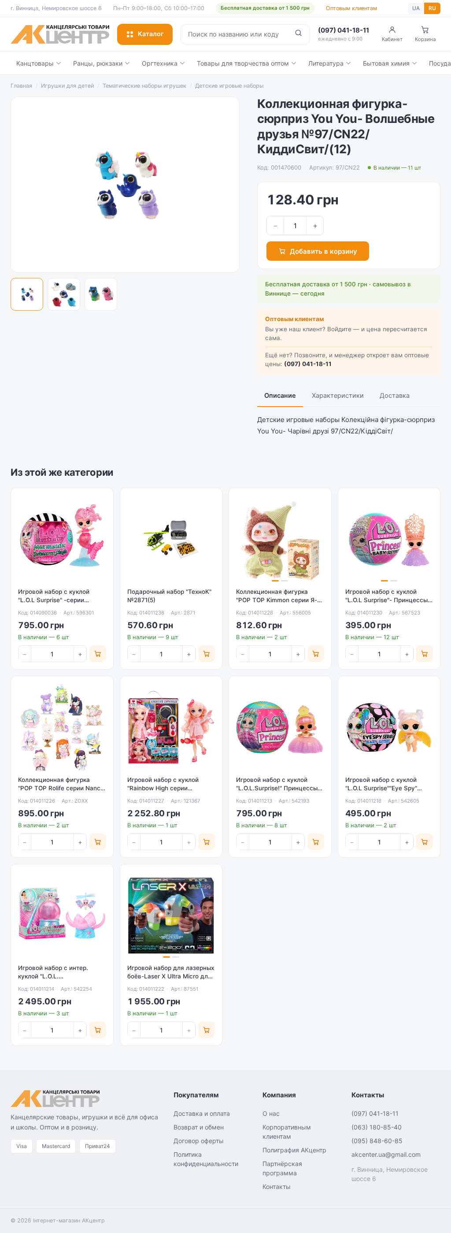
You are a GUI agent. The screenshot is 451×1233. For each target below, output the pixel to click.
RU (432, 8)
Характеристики (338, 396)
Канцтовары (35, 63)
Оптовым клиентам (351, 8)
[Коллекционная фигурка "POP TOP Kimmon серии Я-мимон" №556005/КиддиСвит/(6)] (280, 539)
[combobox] (234, 34)
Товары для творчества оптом (243, 63)
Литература (326, 63)
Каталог (151, 34)
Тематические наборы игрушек (144, 85)
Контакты (276, 1186)
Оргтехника (159, 63)
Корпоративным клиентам (286, 1131)
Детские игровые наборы (229, 85)
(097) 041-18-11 (308, 363)
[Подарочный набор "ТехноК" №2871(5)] (171, 539)
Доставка (395, 396)
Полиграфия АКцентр (294, 1150)
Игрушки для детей (67, 85)
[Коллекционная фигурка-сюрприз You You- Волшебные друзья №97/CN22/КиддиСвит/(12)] (27, 294)
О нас (271, 1113)
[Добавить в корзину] (97, 653)
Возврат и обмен (199, 1127)
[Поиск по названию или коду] (298, 34)
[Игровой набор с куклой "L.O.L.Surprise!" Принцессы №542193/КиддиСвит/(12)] (280, 727)
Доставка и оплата (202, 1113)
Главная (21, 85)
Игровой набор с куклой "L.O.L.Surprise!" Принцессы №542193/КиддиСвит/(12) (277, 788)
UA (416, 8)
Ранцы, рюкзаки (97, 63)
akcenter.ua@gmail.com (386, 1154)
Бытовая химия (386, 63)
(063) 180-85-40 (376, 1127)
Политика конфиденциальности (206, 1159)
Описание (280, 396)
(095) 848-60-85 (377, 1140)
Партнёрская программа (282, 1168)
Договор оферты (199, 1140)
